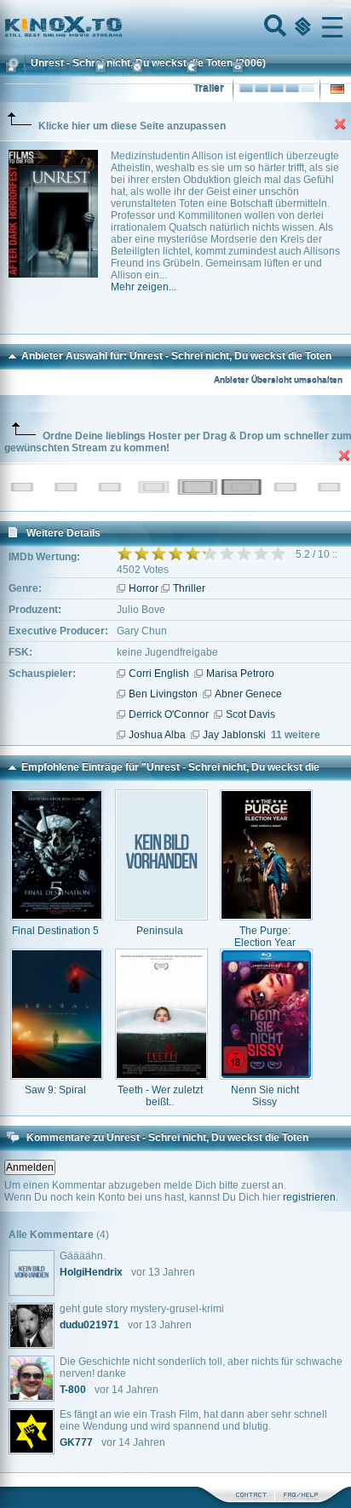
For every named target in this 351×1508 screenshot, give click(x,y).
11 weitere (295, 735)
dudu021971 (89, 1325)
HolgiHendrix (91, 1272)
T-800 (73, 1390)
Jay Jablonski (234, 735)
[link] (175, 27)
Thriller (189, 588)
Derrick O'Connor (169, 714)
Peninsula (159, 931)
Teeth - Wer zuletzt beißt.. (160, 1096)
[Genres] (301, 27)
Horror (143, 588)
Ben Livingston (163, 694)
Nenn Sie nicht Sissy (265, 1096)
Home (121, 27)
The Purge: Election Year (265, 937)
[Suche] (273, 27)
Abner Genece (248, 694)
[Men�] (332, 27)
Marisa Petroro (240, 673)
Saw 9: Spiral (55, 1090)
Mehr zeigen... (143, 287)
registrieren (309, 1197)
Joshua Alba (157, 735)
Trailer (208, 89)
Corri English (159, 673)
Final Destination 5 (55, 931)
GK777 (76, 1442)
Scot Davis (250, 714)
